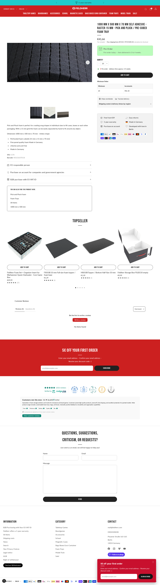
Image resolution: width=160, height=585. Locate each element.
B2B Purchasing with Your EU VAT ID (17, 527)
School (65, 13)
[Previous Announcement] (56, 2)
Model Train (126, 13)
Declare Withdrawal (13, 565)
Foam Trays (113, 13)
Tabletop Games (29, 13)
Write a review (80, 320)
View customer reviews (32, 416)
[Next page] (153, 246)
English (21, 9)
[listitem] (80, 2)
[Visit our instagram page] (114, 548)
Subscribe (145, 576)
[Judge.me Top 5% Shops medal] (111, 389)
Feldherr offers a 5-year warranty (16, 531)
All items (13, 203)
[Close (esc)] (153, 562)
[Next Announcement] (103, 2)
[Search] (146, 9)
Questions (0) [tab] (30, 309)
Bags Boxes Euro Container (66, 545)
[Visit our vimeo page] (119, 548)
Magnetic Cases (76, 13)
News (5, 542)
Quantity (100, 60)
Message (46, 463)
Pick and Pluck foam (18, 194)
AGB (5, 556)
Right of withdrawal (11, 560)
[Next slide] (87, 62)
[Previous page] (7, 246)
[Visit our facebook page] (108, 548)
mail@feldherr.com (115, 527)
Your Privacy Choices (11, 549)
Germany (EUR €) (9, 9)
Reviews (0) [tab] (20, 309)
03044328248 (113, 532)
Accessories (55, 13)
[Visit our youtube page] (124, 548)
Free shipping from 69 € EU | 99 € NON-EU (120, 42)
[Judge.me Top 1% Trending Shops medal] (102, 389)
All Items (6, 535)
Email (84, 453)
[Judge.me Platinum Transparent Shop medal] (92, 389)
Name (45, 453)
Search (5, 545)
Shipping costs (8, 538)
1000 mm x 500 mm (18, 207)
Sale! (135, 13)
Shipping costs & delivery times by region (115, 104)
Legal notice (7, 552)
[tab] (75, 287)
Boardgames (43, 13)
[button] (4, 581)
